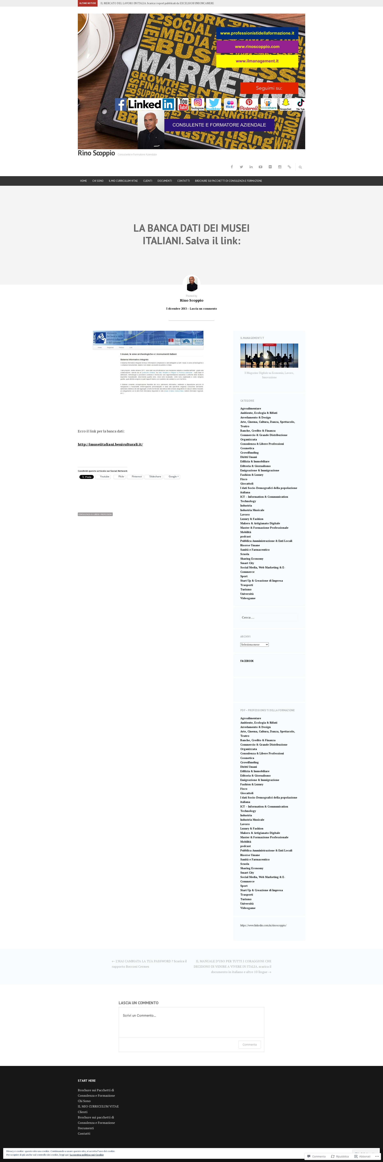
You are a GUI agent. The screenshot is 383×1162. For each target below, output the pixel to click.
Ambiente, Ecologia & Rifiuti (258, 413)
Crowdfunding (249, 452)
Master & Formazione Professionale (264, 527)
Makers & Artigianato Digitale (260, 523)
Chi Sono (98, 181)
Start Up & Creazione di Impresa (261, 580)
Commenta (250, 1044)
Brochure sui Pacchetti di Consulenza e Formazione (228, 181)
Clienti (147, 181)
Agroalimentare (250, 408)
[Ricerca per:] (269, 617)
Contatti (183, 181)
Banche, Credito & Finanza (257, 430)
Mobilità (245, 532)
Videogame (248, 598)
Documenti (165, 181)
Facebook (247, 661)
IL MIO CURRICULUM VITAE (123, 181)
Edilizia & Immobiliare (254, 461)
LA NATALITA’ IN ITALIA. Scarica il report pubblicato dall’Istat (137, 3)
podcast (245, 536)
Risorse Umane (250, 545)
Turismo (246, 589)
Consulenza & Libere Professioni (95, 514)
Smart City (247, 563)
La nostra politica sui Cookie (87, 1154)
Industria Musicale (252, 510)
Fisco (243, 479)
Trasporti (246, 585)
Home (83, 181)
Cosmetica (247, 448)
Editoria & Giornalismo (255, 466)
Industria (246, 505)
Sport (244, 576)
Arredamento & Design (255, 417)
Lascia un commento (203, 308)
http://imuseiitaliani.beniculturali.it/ (110, 444)
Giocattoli (246, 483)
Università (247, 594)
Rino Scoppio (96, 152)
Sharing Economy (251, 558)
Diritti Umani (248, 457)
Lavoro (245, 514)
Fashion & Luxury (251, 475)
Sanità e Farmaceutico (255, 549)
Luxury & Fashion (251, 519)
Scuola (244, 554)
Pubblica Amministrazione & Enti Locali (266, 541)
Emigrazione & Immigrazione (259, 470)
